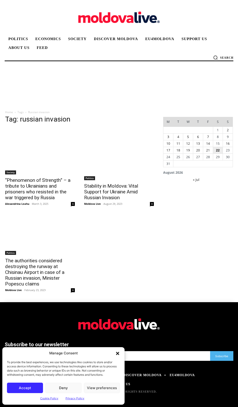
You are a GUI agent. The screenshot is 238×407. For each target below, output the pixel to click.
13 (198, 143)
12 (188, 143)
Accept (25, 388)
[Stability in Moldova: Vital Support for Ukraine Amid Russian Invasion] (119, 154)
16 (228, 143)
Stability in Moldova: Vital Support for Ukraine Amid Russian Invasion (111, 191)
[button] (117, 353)
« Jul (196, 179)
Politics (90, 178)
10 (168, 143)
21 (208, 150)
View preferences (102, 388)
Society (11, 172)
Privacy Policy (75, 398)
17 (168, 150)
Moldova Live (92, 203)
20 (198, 150)
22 (218, 150)
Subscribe (221, 356)
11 (178, 143)
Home (9, 112)
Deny (63, 388)
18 (178, 150)
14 (208, 143)
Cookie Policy (49, 398)
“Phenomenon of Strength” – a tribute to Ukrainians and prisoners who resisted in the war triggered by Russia (37, 188)
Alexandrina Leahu (17, 203)
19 (188, 150)
